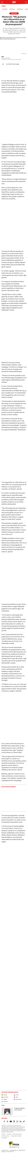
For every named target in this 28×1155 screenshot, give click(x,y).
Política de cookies (5, 1136)
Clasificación (20, 9)
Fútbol (3, 6)
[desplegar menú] (2, 2)
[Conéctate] (26, 2)
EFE (2, 57)
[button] (2, 64)
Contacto (3, 1134)
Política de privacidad (17, 1134)
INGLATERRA (14, 13)
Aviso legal (9, 1134)
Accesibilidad (4, 1137)
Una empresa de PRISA (14, 1143)
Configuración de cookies (16, 1136)
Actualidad (4, 9)
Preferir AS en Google (13, 64)
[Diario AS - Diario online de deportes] (14, 2)
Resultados (12, 9)
